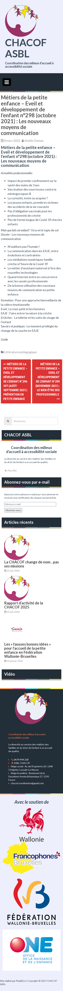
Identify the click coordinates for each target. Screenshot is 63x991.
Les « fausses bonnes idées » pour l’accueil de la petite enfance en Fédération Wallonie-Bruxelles (27, 650)
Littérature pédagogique (20, 352)
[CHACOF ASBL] (22, 20)
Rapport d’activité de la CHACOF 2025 (23, 605)
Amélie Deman (34, 140)
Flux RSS (12, 470)
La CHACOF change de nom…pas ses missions (31, 564)
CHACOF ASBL (26, 48)
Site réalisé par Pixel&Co (13, 980)
